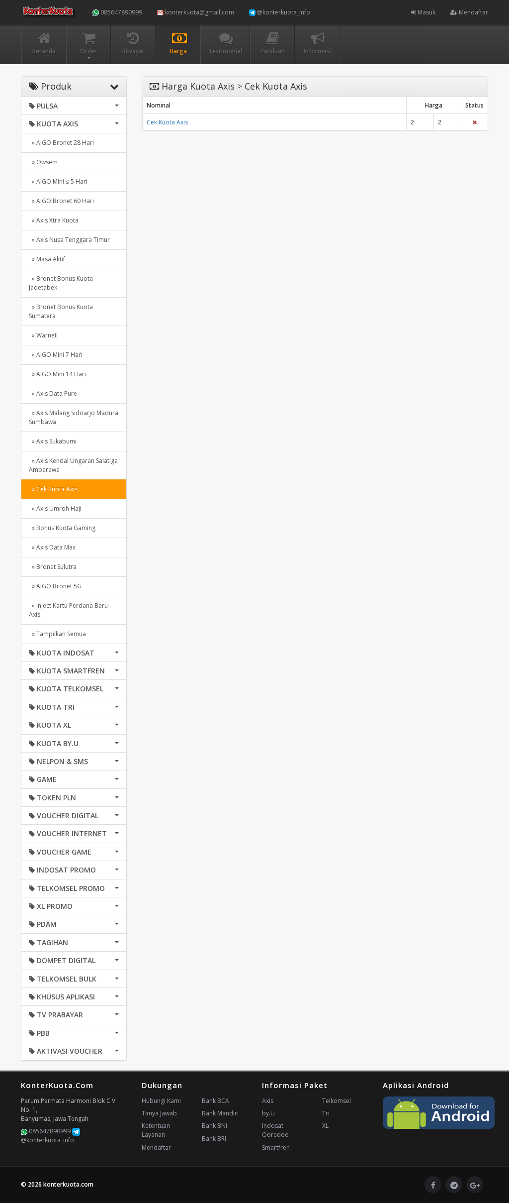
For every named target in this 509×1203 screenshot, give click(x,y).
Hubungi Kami (161, 1100)
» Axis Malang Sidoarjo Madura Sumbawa (73, 417)
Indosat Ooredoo (275, 1130)
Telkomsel (336, 1100)
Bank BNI (214, 1125)
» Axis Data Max (52, 547)
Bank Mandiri (220, 1113)
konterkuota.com (68, 1184)
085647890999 (120, 12)
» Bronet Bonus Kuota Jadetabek (61, 283)
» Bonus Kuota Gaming (62, 528)
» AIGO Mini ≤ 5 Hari (58, 181)
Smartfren (276, 1147)
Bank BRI (214, 1138)
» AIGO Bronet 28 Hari (61, 142)
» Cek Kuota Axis (53, 489)
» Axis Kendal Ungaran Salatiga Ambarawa (73, 465)
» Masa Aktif (47, 259)
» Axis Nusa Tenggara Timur (69, 239)
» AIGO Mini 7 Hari (56, 354)
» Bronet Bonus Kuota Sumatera (61, 311)
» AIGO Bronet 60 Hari (61, 201)
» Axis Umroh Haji (55, 508)
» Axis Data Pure (53, 393)
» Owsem (43, 162)
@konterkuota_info (282, 12)
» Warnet (43, 335)
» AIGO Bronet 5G (55, 586)
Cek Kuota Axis (167, 122)
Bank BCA (215, 1100)
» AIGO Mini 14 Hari (57, 374)
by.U (268, 1113)
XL (325, 1125)
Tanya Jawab (159, 1113)
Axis (267, 1100)
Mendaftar (472, 12)
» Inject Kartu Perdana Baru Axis (68, 610)
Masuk (425, 12)
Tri (326, 1113)
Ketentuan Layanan (156, 1130)
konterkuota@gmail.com (199, 12)
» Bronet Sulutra (53, 566)
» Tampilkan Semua (57, 634)
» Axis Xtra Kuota (54, 220)
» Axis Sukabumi (53, 441)
